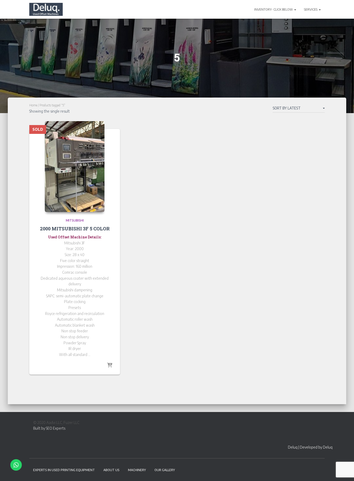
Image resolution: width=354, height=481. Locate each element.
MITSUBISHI (75, 220)
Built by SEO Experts (49, 428)
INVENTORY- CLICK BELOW (274, 9)
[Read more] (109, 365)
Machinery (137, 470)
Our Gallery (164, 470)
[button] (295, 9)
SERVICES (311, 9)
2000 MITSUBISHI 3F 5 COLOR (75, 228)
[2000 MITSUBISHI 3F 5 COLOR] (74, 166)
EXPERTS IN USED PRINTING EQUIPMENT (64, 470)
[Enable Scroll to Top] (343, 470)
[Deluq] (46, 9)
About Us (111, 470)
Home (33, 105)
